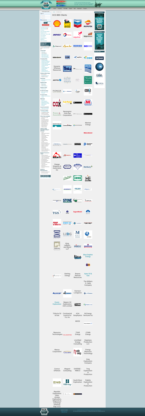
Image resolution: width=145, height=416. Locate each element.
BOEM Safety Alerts (44, 40)
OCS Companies (43, 35)
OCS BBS (65, 8)
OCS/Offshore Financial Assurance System (44, 28)
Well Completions (44, 101)
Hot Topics (42, 30)
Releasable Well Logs (44, 102)
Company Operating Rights (45, 64)
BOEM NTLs (42, 39)
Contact (85, 8)
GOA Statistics (43, 36)
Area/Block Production (45, 75)
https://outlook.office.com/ (45, 177)
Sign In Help (49, 21)
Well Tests (43, 105)
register (45, 47)
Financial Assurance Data (45, 71)
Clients (70, 8)
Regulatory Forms (43, 32)
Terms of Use (84, 410)
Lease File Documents (45, 108)
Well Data (42, 100)
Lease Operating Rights (45, 57)
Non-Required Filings (44, 111)
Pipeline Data (43, 83)
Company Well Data (44, 70)
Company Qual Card (44, 63)
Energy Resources (43, 38)
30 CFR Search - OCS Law (45, 34)
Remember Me (44, 20)
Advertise (79, 8)
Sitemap (99, 410)
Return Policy (94, 410)
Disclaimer (79, 410)
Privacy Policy (89, 410)
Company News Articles (45, 62)
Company (60, 8)
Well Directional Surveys (45, 103)
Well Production (44, 104)
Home (54, 8)
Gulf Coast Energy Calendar (45, 31)
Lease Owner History (44, 56)
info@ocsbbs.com (64, 411)
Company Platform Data (45, 67)
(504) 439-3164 (64, 412)
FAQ (75, 8)
